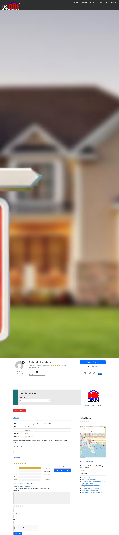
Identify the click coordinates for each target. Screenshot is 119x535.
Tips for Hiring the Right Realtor (90, 490)
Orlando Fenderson (19, 372)
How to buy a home (87, 487)
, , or (93, 405)
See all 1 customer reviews (24, 483)
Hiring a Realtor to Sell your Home (90, 485)
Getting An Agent (86, 477)
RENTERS (92, 2)
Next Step (19, 410)
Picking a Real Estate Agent (89, 479)
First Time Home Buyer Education (90, 488)
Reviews (17, 457)
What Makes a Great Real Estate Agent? (92, 492)
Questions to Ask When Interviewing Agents (93, 481)
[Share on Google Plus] (94, 373)
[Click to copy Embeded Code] (100, 373)
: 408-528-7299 (35, 367)
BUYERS (76, 2)
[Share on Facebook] (84, 373)
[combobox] (34, 400)
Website (15, 520)
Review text (17, 490)
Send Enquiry (93, 366)
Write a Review (92, 362)
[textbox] (35, 400)
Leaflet (87, 457)
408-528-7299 (89, 462)
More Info (17, 446)
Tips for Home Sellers (87, 483)
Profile (16, 417)
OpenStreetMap (97, 457)
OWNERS (84, 2)
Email (15, 514)
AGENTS (101, 2)
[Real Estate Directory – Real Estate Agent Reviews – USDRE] (11, 5)
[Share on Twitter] (89, 373)
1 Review (63, 365)
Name (15, 508)
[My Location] (91, 431)
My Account (110, 2)
